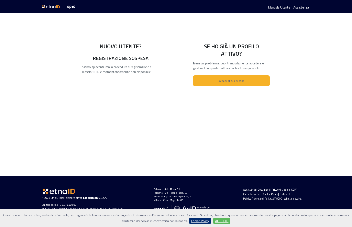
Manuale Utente (279, 7)
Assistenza (301, 7)
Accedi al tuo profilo (231, 81)
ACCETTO (222, 220)
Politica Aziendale (253, 199)
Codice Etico (286, 194)
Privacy (276, 190)
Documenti (264, 190)
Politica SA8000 (273, 199)
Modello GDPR (289, 190)
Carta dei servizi (252, 194)
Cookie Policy (270, 194)
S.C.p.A (95, 198)
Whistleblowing (292, 199)
